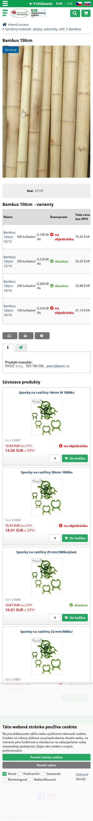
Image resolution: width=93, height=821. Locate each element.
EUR (59, 3)
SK (86, 4)
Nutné (12, 774)
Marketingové (17, 779)
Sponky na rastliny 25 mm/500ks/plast (46, 552)
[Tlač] (26, 335)
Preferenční (31, 774)
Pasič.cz (19, 13)
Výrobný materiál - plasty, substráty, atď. (35, 29)
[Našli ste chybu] (42, 335)
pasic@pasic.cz (58, 366)
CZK (69, 3)
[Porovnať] (9, 335)
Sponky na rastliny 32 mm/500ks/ (46, 631)
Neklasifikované (45, 779)
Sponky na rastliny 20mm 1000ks (46, 472)
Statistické (53, 774)
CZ (78, 4)
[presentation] (8, 348)
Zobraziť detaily (82, 776)
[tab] (8, 348)
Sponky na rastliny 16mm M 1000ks (46, 392)
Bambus (75, 29)
